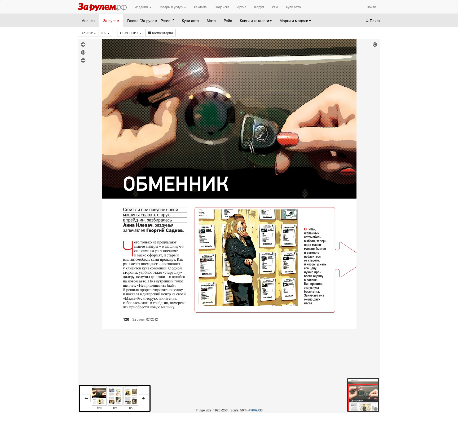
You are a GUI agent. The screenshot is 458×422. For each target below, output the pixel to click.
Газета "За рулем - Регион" (150, 20)
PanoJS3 (255, 409)
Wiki (275, 7)
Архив (241, 7)
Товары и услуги (171, 7)
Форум (259, 7)
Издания (142, 7)
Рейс (228, 20)
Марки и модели (294, 20)
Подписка (222, 7)
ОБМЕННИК (129, 32)
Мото (211, 20)
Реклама (200, 7)
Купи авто (293, 7)
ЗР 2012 (87, 32)
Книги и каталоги (254, 20)
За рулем (111, 20)
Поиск (374, 20)
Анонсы (88, 20)
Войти (371, 7)
